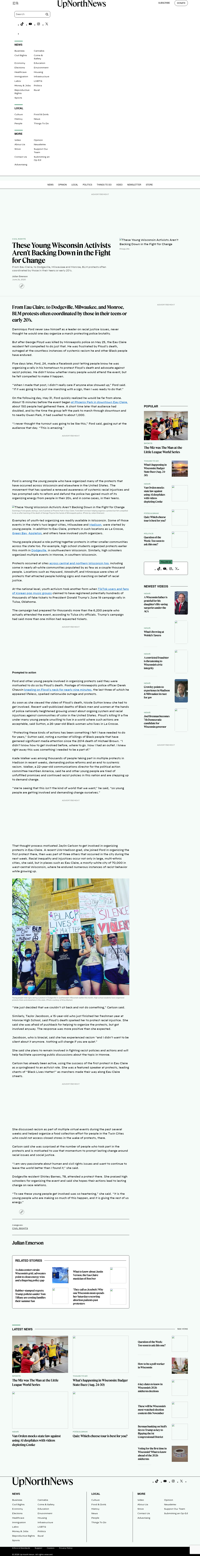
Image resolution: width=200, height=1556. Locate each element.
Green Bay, (20, 533)
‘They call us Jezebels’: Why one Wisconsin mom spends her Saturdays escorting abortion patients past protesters (88, 1296)
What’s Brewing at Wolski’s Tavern (154, 633)
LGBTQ (38, 81)
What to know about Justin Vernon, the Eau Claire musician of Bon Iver (88, 1275)
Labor (17, 81)
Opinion (38, 140)
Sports (18, 98)
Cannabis (39, 51)
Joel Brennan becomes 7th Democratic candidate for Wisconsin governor (157, 721)
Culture (18, 115)
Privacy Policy (65, 1548)
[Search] (47, 14)
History (18, 119)
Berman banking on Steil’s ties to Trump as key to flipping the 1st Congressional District (152, 1432)
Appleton (35, 533)
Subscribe (164, 2)
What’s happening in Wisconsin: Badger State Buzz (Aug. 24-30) (155, 470)
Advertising (20, 165)
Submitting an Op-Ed (176, 1514)
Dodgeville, (39, 550)
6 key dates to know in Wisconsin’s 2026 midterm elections (150, 1387)
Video (17, 140)
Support (38, 1548)
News (37, 119)
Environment (41, 68)
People (18, 124)
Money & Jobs (22, 86)
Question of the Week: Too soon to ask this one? (154, 541)
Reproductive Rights (23, 1536)
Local (74, 184)
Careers (50, 1548)
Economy (19, 63)
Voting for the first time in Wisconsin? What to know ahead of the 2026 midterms (152, 1454)
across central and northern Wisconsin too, (79, 563)
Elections (19, 68)
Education (39, 63)
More (141, 1494)
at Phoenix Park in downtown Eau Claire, (99, 402)
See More (182, 1329)
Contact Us (20, 157)
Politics (38, 86)
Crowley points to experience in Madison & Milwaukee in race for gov (157, 692)
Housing (38, 72)
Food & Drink (41, 115)
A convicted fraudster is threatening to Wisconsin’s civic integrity (156, 663)
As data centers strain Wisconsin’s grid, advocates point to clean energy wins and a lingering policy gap (30, 1275)
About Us (19, 145)
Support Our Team (174, 1509)
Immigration (21, 77)
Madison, (95, 525)
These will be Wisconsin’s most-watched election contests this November (152, 1410)
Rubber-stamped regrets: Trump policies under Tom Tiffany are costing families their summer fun (30, 1296)
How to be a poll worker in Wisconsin (151, 1365)
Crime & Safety (46, 1505)
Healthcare (20, 72)
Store (17, 149)
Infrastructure (41, 77)
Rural (37, 90)
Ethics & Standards (21, 1548)
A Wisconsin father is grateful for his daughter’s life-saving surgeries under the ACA (156, 604)
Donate (181, 2)
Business (19, 51)
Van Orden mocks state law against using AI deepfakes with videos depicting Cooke (154, 494)
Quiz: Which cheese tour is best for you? (155, 518)
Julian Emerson (20, 276)
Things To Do (41, 124)
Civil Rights (20, 56)
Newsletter (40, 145)
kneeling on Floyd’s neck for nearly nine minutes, (58, 690)
